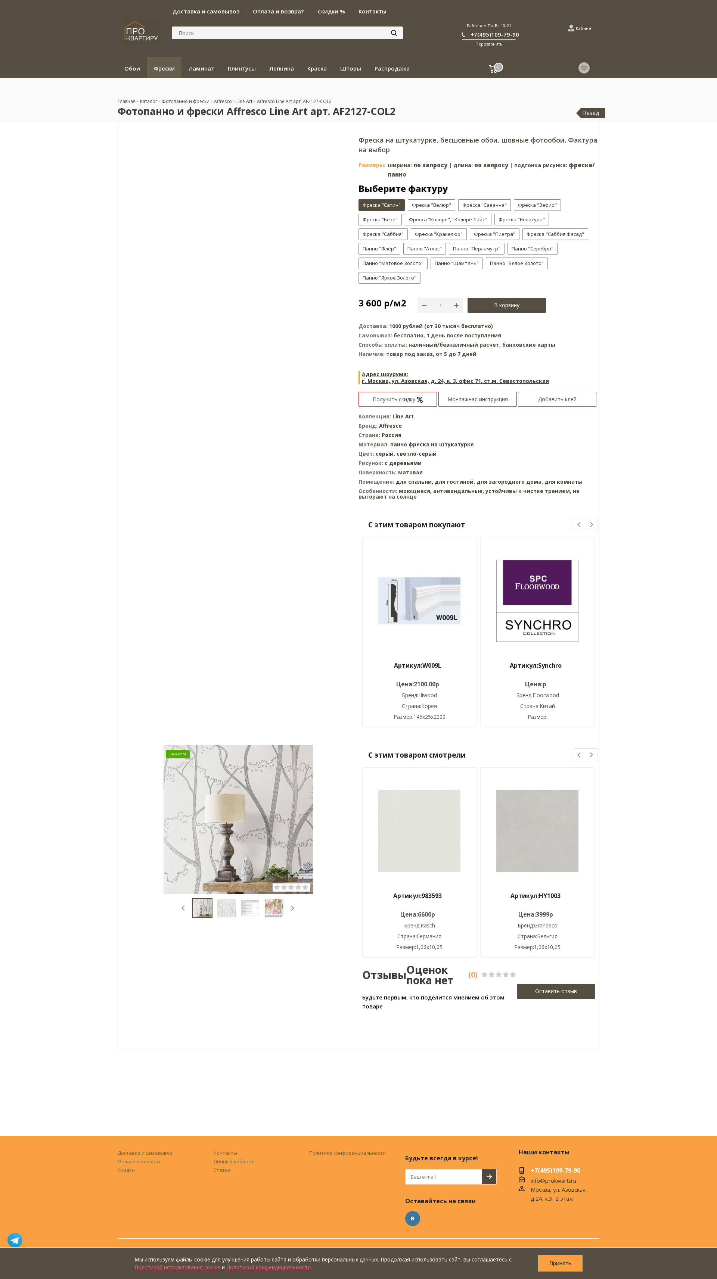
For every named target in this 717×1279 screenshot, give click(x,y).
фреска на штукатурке (441, 444)
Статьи (222, 1170)
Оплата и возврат (139, 1161)
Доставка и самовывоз (145, 1152)
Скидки (126, 1170)
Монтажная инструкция (477, 399)
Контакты (225, 1152)
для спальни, (414, 481)
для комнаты (563, 481)
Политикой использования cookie (177, 1267)
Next (292, 908)
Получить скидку (395, 399)
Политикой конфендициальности (268, 1267)
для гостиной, (455, 481)
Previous (183, 908)
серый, (386, 453)
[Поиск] (394, 32)
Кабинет (584, 28)
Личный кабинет (234, 1161)
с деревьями (403, 463)
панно (398, 444)
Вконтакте (412, 1218)
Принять (560, 1263)
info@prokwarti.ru (553, 1180)
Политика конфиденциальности (347, 1152)
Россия (391, 435)
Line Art (403, 416)
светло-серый (417, 453)
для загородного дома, (510, 481)
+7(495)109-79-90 (495, 34)
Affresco (390, 425)
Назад (590, 112)
